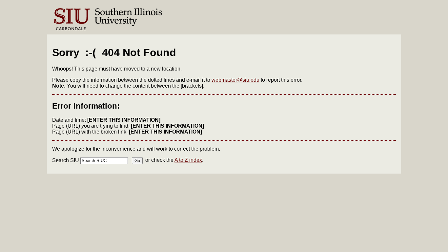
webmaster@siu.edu (235, 80)
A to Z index (188, 160)
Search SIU (65, 160)
